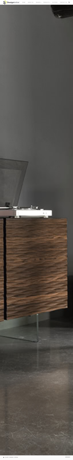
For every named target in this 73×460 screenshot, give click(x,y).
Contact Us (63, 2)
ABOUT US (30, 2)
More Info (67, 457)
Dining (11, 457)
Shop (6, 457)
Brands (38, 2)
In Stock (54, 2)
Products (46, 2)
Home (23, 2)
